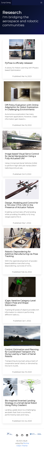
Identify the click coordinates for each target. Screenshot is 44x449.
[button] (41, 2)
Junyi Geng (6, 3)
